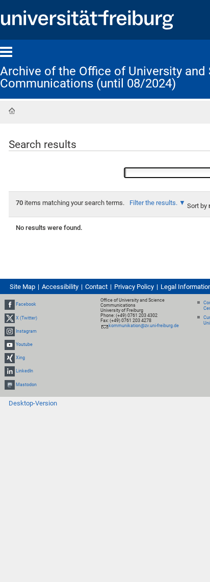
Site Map (22, 286)
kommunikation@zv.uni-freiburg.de (144, 325)
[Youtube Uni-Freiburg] (10, 344)
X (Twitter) (26, 318)
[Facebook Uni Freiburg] (10, 304)
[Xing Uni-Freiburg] (10, 357)
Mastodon (26, 384)
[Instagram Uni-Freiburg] (10, 331)
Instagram (26, 331)
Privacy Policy (134, 286)
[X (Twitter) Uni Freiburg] (10, 318)
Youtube (24, 344)
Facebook (26, 304)
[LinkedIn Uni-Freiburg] (10, 371)
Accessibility (60, 286)
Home (12, 110)
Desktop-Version (33, 403)
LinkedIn (24, 371)
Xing (20, 357)
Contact (96, 286)
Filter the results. (154, 203)
